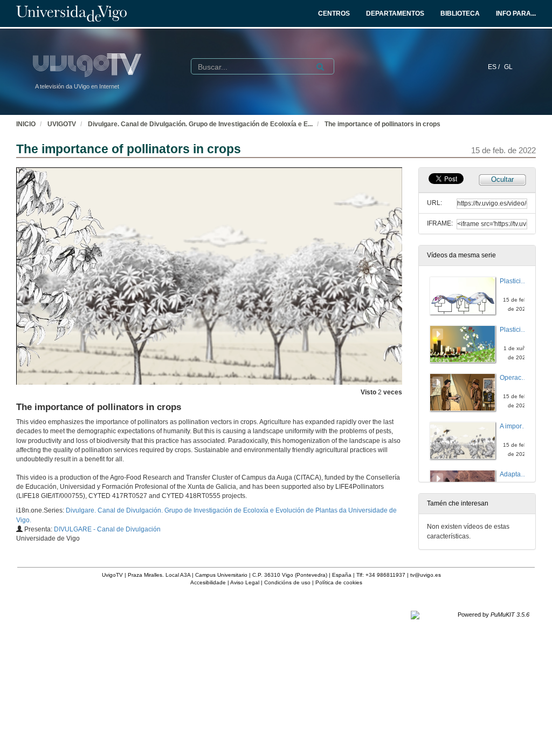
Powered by (493, 614)
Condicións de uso (287, 582)
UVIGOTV (61, 124)
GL (508, 67)
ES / (494, 67)
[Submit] (320, 67)
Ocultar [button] (502, 179)
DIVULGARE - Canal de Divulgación (107, 529)
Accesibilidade (208, 582)
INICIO (26, 124)
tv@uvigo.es (425, 575)
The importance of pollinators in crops (382, 124)
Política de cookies (338, 582)
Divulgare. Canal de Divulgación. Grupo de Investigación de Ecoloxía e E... (200, 124)
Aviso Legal (244, 582)
